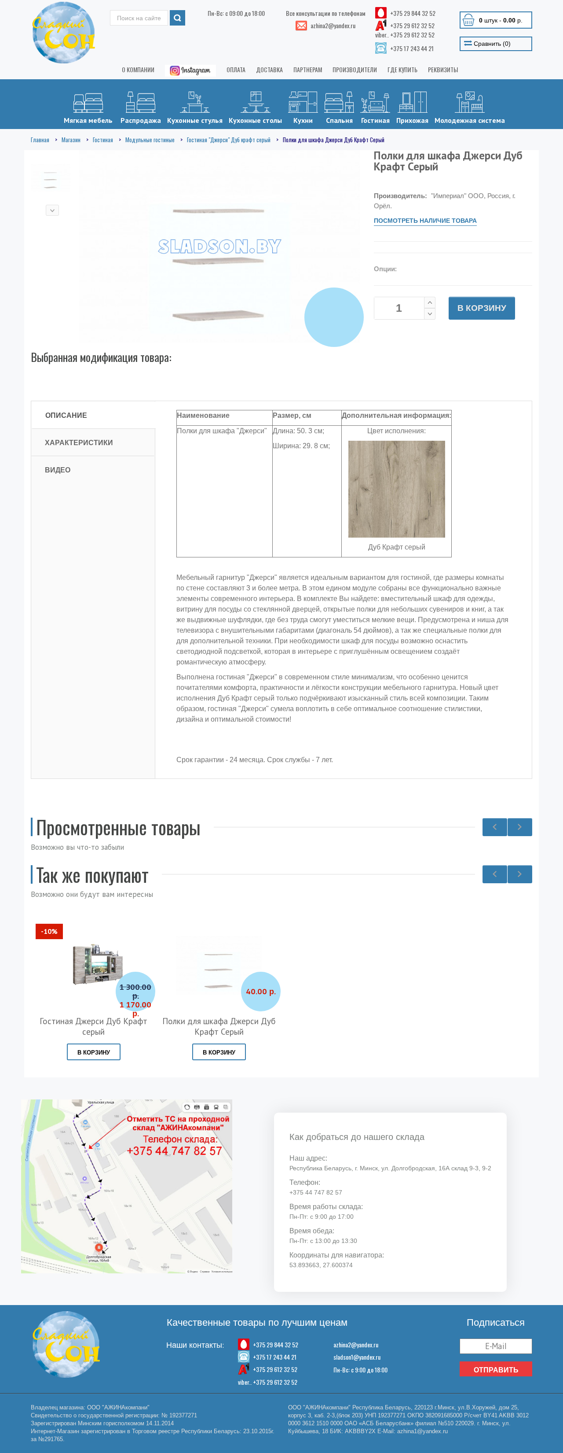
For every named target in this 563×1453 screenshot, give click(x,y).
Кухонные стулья (195, 120)
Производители (355, 69)
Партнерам (307, 69)
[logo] (64, 32)
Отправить (496, 1369)
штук (501, 20)
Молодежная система (470, 120)
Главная (40, 139)
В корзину (481, 308)
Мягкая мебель (88, 120)
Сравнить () (491, 43)
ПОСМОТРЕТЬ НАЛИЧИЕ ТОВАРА (425, 220)
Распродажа (141, 120)
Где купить (402, 69)
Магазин (71, 139)
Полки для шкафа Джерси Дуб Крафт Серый (219, 1026)
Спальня (339, 120)
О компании (138, 69)
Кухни (303, 120)
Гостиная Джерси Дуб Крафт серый (93, 1026)
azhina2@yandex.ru (355, 1344)
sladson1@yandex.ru (356, 1356)
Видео (57, 469)
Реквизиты (443, 69)
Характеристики (79, 442)
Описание (66, 415)
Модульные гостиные (150, 139)
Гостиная (375, 120)
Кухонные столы (255, 120)
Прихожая (412, 120)
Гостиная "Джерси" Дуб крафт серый (229, 139)
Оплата (236, 69)
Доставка (269, 69)
